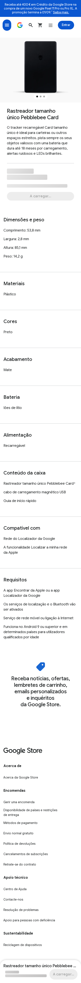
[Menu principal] (7, 25)
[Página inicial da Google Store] (19, 25)
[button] (30, 25)
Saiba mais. (61, 12)
